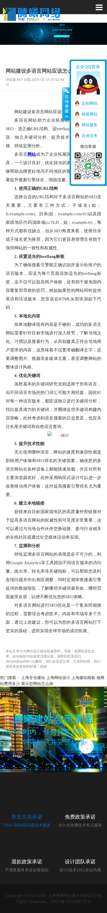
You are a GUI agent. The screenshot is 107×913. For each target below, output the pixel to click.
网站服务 (90, 125)
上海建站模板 (83, 677)
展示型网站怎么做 (37, 683)
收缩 (66, 104)
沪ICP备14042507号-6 (70, 901)
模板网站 (90, 114)
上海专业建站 (33, 677)
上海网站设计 (58, 677)
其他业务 (90, 135)
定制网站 (90, 103)
